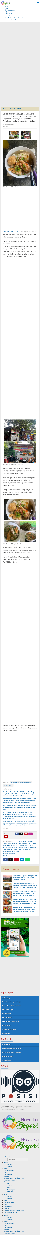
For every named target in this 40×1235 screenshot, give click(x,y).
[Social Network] (4, 1182)
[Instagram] (30, 834)
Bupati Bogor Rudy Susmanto (11, 1006)
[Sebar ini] (5, 859)
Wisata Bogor (6, 1013)
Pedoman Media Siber (13, 1108)
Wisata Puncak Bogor (9, 1029)
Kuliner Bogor (8, 785)
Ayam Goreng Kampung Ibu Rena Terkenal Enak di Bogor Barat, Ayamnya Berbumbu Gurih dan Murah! (27, 845)
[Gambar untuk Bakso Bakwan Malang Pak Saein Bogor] (14, 135)
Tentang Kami (28, 1106)
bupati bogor (6, 1025)
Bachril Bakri (6, 1033)
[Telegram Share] (22, 859)
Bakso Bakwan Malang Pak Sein (21, 782)
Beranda (22, 1109)
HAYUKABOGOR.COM (11, 232)
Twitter (11, 1186)
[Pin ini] (16, 859)
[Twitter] (21, 834)
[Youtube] (6, 836)
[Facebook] (17, 834)
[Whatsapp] (27, 859)
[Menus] (37, 2)
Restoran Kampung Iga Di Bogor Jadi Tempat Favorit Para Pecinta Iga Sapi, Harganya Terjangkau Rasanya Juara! (19, 807)
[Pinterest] (26, 834)
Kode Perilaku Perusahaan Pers (9, 1109)
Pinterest (12, 1188)
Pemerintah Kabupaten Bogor (11, 1002)
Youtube (11, 1192)
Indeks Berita (18, 1106)
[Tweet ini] (10, 859)
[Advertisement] (20, 44)
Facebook (12, 1184)
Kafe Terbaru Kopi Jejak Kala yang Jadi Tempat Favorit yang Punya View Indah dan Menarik (25, 878)
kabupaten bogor (7, 1010)
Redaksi (3, 1108)
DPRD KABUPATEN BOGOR (10, 1021)
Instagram (12, 1190)
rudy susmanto (7, 1017)
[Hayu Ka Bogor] (5, 3)
